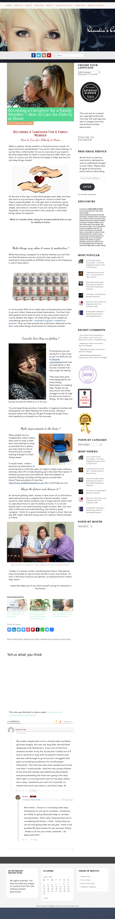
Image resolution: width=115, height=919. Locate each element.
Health (28, 5)
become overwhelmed (55, 361)
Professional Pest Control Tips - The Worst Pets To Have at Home (95, 275)
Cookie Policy (85, 876)
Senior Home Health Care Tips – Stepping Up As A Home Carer (16, 614)
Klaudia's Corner (29, 639)
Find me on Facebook (86, 138)
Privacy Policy (85, 880)
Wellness (39, 5)
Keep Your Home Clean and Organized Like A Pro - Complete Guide (96, 304)
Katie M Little (21, 729)
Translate (94, 74)
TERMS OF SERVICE (88, 887)
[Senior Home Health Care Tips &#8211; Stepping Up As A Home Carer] (17, 605)
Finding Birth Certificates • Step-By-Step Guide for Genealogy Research (95, 314)
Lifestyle (18, 5)
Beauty (49, 5)
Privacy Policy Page (87, 883)
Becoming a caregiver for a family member (58, 639)
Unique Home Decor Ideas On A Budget (93, 357)
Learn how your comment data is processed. (36, 714)
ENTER (87, 186)
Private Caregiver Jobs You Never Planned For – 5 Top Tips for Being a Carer (62, 614)
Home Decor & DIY (64, 5)
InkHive (52, 906)
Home (8, 5)
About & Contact (96, 5)
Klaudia (29, 123)
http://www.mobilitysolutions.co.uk (26, 482)
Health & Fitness (18, 639)
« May (45, 898)
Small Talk (80, 5)
